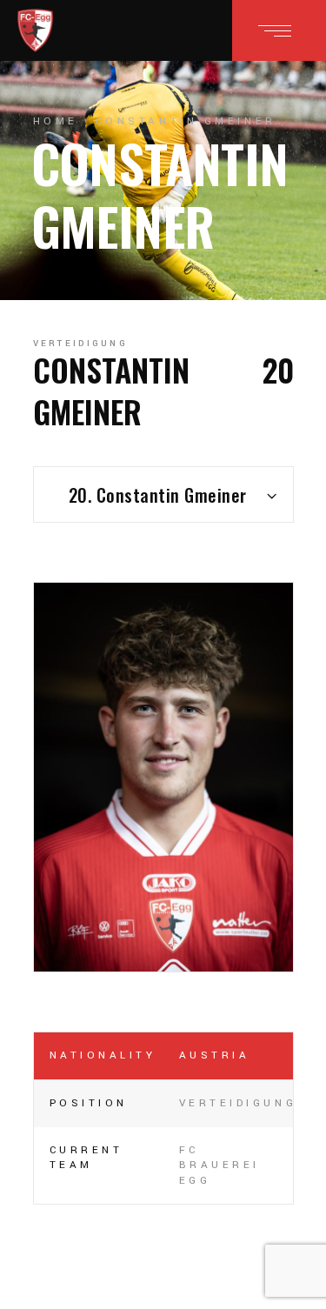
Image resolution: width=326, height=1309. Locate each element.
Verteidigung (81, 343)
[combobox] (163, 494)
